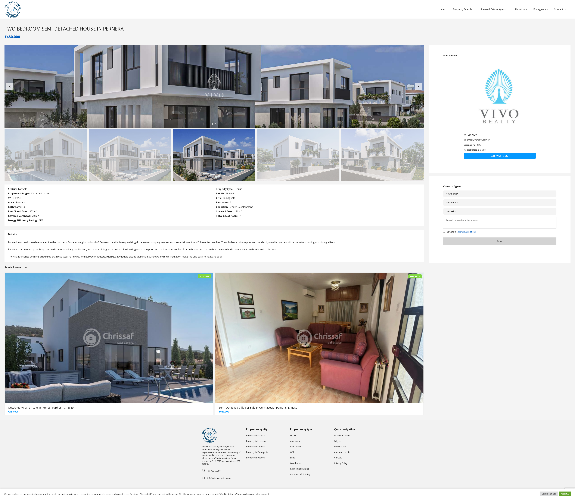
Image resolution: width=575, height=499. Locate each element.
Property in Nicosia (255, 435)
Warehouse (295, 463)
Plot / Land (295, 446)
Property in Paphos (255, 457)
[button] (418, 86)
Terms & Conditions (467, 231)
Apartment (295, 441)
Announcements (342, 452)
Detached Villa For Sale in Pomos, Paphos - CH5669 (41, 407)
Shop (292, 457)
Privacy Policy (340, 463)
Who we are (340, 446)
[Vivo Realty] (500, 95)
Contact (338, 457)
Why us (337, 441)
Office (293, 452)
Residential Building (299, 468)
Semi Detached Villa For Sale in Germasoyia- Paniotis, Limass (258, 407)
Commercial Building (300, 474)
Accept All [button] (565, 493)
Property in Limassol (256, 441)
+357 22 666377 (214, 471)
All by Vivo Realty (499, 155)
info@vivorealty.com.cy (478, 139)
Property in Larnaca (255, 446)
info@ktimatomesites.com (219, 478)
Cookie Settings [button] (549, 493)
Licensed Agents (342, 435)
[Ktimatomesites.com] (12, 9)
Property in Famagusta (257, 452)
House (293, 435)
